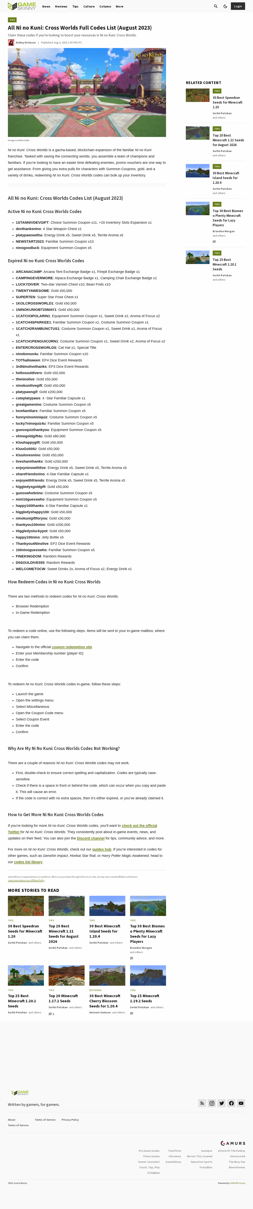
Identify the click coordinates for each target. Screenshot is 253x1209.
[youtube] (241, 1103)
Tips (75, 6)
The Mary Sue (237, 1162)
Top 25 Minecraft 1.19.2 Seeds (144, 998)
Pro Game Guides (149, 1150)
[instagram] (212, 1103)
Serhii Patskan (17, 942)
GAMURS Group (237, 1183)
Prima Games (151, 1156)
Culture (89, 6)
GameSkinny (173, 1162)
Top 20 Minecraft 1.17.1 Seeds (63, 998)
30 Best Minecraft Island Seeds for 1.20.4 (104, 931)
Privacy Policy (70, 1119)
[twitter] (221, 1103)
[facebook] (231, 1103)
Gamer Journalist (149, 1162)
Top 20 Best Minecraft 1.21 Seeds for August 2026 (64, 933)
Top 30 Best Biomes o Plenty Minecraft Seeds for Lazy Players (147, 933)
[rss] (202, 1103)
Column (105, 6)
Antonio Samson (100, 1012)
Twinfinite (174, 1150)
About (11, 1119)
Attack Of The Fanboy (231, 1150)
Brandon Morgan (141, 948)
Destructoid (237, 1156)
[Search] (216, 6)
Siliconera (175, 1156)
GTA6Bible (153, 1173)
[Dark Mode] (225, 6)
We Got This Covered (199, 1156)
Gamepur (206, 1150)
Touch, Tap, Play (149, 1167)
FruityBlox (206, 1167)
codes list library (28, 862)
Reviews (61, 6)
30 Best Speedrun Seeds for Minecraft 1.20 (25, 931)
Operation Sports (201, 1162)
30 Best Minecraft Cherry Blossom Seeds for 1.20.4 (104, 1000)
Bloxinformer (237, 1167)
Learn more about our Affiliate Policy (26, 880)
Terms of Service (45, 1119)
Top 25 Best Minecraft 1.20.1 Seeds (22, 1000)
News (46, 6)
